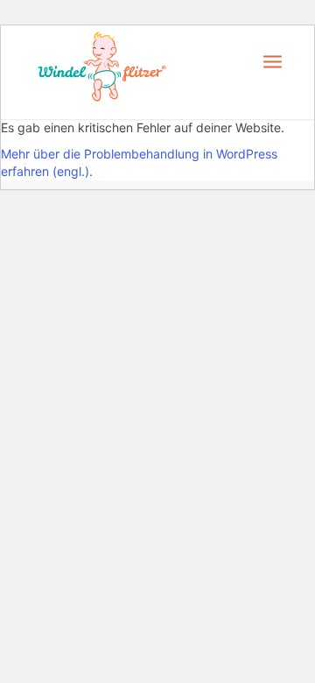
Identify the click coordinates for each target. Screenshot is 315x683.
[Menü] (272, 60)
